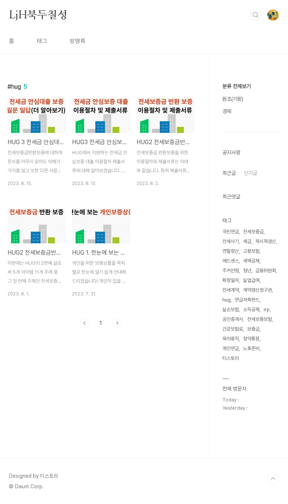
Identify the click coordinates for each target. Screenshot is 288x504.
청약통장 (251, 338)
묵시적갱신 (265, 241)
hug (226, 300)
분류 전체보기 (236, 86)
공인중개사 (232, 319)
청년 (247, 270)
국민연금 (230, 231)
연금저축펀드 (247, 300)
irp (267, 309)
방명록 (78, 41)
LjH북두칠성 (38, 15)
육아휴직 (230, 338)
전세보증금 (253, 231)
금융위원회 (265, 270)
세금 (247, 241)
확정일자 (230, 280)
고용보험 (251, 251)
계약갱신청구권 (257, 290)
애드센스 (230, 261)
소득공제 (251, 309)
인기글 (250, 173)
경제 (226, 111)
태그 (42, 41)
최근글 (229, 173)
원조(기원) (232, 99)
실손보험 (230, 309)
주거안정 (230, 270)
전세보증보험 (259, 319)
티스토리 (230, 358)
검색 (255, 15)
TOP (273, 479)
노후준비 (251, 348)
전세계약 (230, 290)
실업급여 (251, 280)
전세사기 (230, 241)
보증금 (253, 329)
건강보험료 (232, 329)
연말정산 (230, 251)
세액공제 (251, 261)
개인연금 (230, 348)
